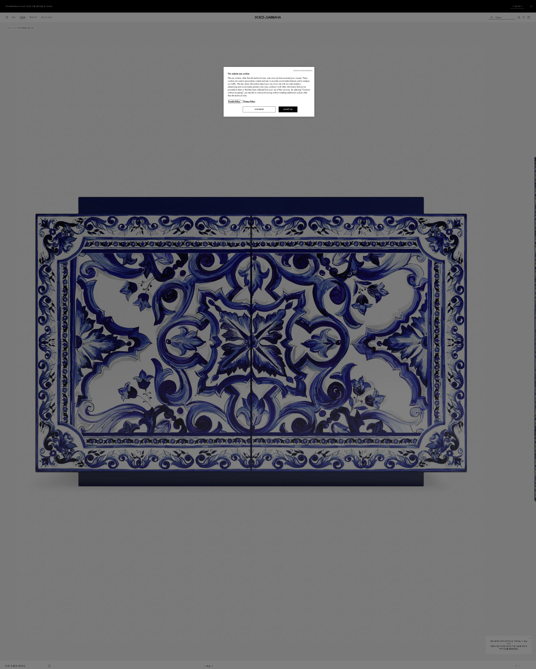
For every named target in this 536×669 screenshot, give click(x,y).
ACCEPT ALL (288, 109)
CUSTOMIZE (259, 109)
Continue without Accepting (302, 70)
